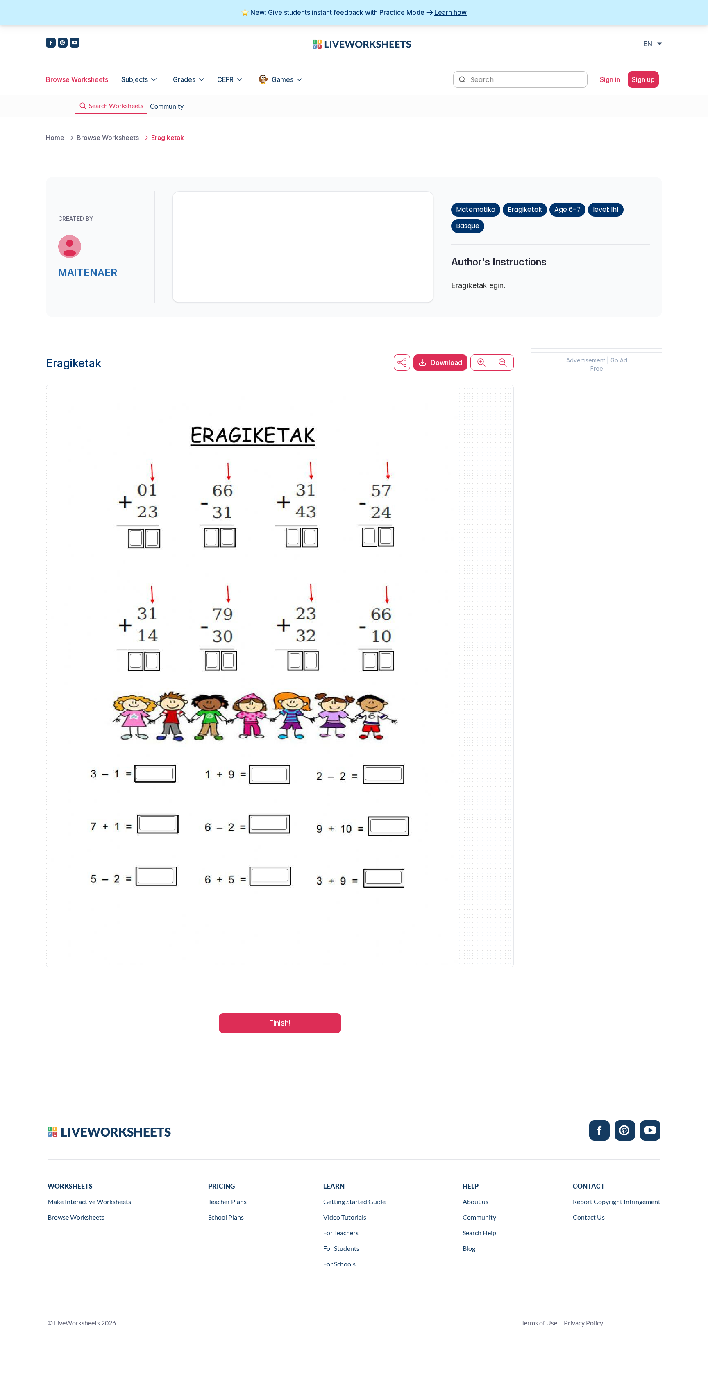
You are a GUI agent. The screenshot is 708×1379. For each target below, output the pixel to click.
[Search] (463, 78)
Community (479, 1217)
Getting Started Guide (354, 1201)
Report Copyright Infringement (616, 1201)
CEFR (225, 79)
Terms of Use (539, 1323)
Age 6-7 (567, 209)
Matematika (475, 209)
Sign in (610, 79)
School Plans (226, 1217)
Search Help (479, 1232)
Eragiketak (525, 209)
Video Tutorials (344, 1217)
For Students (341, 1248)
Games (282, 79)
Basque (467, 226)
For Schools (339, 1264)
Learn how (450, 12)
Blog (469, 1248)
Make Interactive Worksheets (89, 1201)
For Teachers (341, 1232)
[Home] (362, 43)
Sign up (643, 79)
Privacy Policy (583, 1323)
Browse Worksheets (77, 79)
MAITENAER (87, 273)
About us (475, 1201)
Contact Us (589, 1217)
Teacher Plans (227, 1201)
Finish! (280, 1023)
